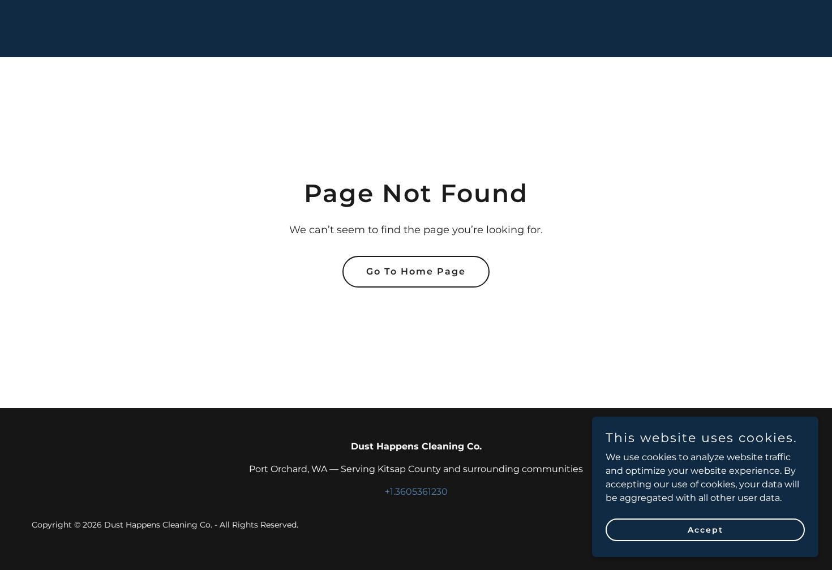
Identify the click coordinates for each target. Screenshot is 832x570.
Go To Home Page (416, 271)
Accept (705, 529)
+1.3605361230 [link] (416, 491)
